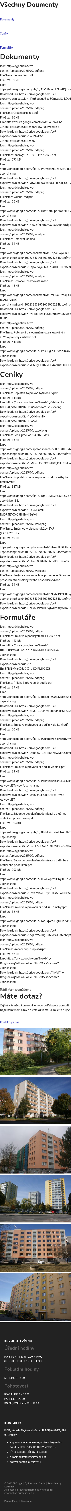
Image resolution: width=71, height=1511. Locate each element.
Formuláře (6, 47)
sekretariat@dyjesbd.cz (32, 1457)
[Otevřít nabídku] (63, 9)
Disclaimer (26, 1501)
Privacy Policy (11, 1501)
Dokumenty (7, 19)
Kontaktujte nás (9, 1022)
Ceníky (4, 33)
